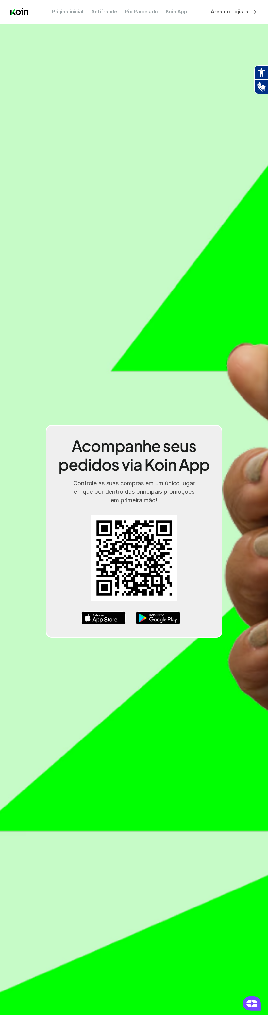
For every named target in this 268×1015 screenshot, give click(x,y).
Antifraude (104, 11)
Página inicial (67, 11)
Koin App (176, 11)
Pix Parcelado (141, 11)
